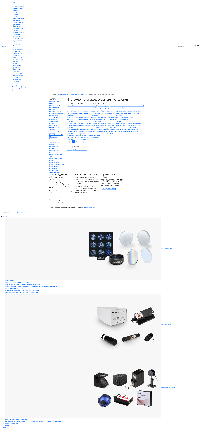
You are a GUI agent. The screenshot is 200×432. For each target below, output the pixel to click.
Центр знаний (16, 89)
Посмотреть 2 (101, 109)
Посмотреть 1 (70, 109)
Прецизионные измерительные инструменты (53, 146)
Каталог (13, 1)
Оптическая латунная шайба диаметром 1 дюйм (81, 125)
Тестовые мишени (54, 142)
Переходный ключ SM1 (103, 125)
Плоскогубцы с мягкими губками (120, 125)
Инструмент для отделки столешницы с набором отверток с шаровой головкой (120, 108)
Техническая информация (19, 87)
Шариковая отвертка (73, 137)
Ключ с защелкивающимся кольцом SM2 (103, 113)
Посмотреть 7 (84, 139)
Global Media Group (89, 207)
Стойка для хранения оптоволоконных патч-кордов (123, 131)
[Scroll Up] (0, 431)
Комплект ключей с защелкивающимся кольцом (81, 119)
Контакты (14, 91)
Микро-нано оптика (54, 101)
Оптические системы (55, 105)
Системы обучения (54, 172)
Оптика (51, 103)
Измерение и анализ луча (56, 164)
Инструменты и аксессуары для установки (54, 127)
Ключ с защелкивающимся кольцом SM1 (79, 113)
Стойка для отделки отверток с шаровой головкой (92, 131)
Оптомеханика (53, 115)
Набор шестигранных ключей (123, 119)
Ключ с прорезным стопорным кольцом (127, 113)
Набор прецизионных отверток (105, 119)
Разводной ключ (135, 125)
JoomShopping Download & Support (77, 150)
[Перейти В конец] (82, 141)
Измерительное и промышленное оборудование (54, 168)
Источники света (54, 162)
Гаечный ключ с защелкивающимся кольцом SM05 (81, 108)
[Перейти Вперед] (79, 141)
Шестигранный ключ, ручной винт (90, 137)
